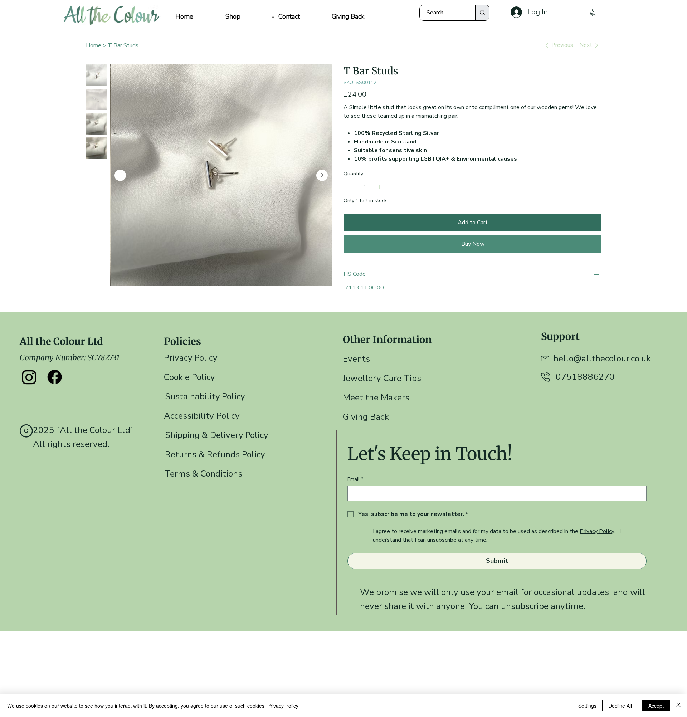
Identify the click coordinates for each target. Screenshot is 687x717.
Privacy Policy (190, 358)
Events (356, 359)
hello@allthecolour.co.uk (602, 358)
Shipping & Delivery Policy (216, 435)
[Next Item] (322, 175)
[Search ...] (482, 12)
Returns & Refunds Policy (215, 454)
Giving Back (366, 417)
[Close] (678, 705)
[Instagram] (29, 376)
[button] (593, 12)
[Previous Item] (120, 175)
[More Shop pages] (273, 17)
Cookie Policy (189, 377)
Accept (656, 705)
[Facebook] (54, 376)
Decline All (620, 705)
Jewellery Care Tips (382, 378)
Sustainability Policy (205, 396)
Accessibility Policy (202, 416)
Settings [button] (587, 705)
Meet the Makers (376, 397)
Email (355, 479)
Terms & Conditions (203, 474)
